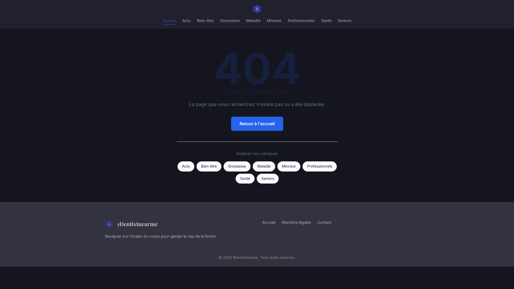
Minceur (274, 20)
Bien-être (205, 20)
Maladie (253, 20)
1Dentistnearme (137, 223)
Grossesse (230, 20)
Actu (186, 20)
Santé (326, 20)
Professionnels (301, 20)
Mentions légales (296, 222)
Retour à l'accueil (257, 123)
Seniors (345, 20)
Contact (324, 222)
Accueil (169, 20)
